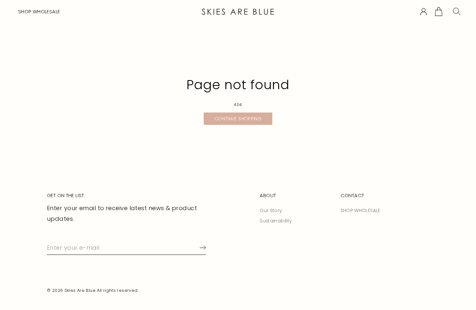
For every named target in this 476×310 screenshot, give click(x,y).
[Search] (456, 11)
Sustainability (276, 221)
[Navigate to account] (423, 12)
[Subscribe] (201, 247)
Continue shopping (238, 118)
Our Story (271, 210)
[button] (438, 11)
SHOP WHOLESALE (39, 11)
